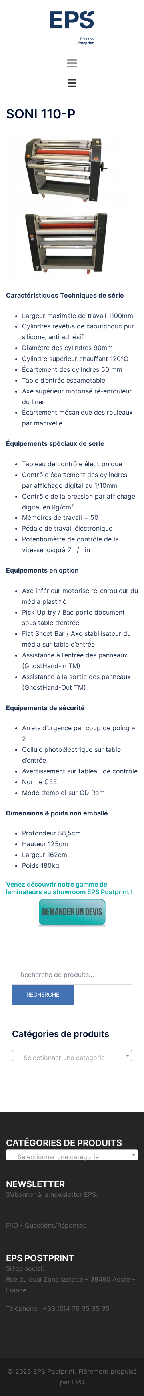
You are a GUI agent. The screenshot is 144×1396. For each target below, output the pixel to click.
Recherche (42, 994)
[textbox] (72, 1057)
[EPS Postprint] (71, 27)
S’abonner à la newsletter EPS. (52, 1194)
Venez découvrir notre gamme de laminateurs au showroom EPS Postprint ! (69, 888)
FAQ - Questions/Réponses (46, 1225)
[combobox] (72, 1055)
